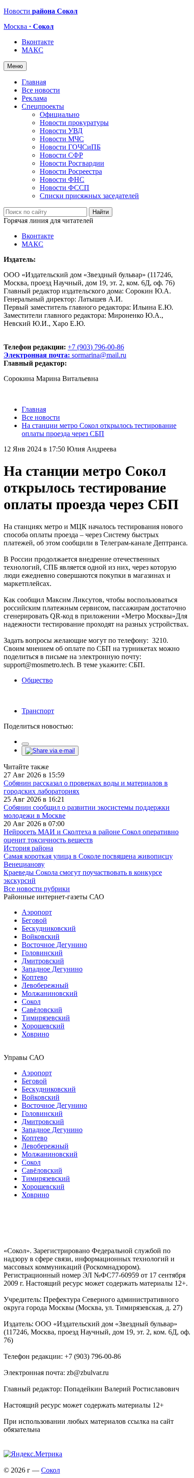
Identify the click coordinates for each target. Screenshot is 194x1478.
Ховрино (35, 1034)
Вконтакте (38, 42)
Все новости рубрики (37, 888)
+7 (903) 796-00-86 (64, 351)
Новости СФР (61, 155)
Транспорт (38, 711)
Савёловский (42, 1009)
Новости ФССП (64, 187)
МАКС (32, 50)
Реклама (34, 98)
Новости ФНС (62, 179)
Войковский (41, 936)
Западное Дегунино (52, 969)
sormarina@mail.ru (99, 355)
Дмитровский (43, 961)
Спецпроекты (43, 106)
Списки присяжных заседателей (89, 196)
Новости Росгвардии (72, 163)
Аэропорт (37, 912)
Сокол (31, 1001)
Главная (34, 82)
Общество (37, 680)
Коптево (34, 977)
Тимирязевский (46, 1018)
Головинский (42, 953)
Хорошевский (43, 1026)
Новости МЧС (62, 139)
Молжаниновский (50, 993)
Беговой (34, 920)
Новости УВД (61, 131)
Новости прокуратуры (74, 122)
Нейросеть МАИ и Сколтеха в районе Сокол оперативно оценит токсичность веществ (91, 836)
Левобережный (45, 985)
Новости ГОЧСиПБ (70, 147)
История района (28, 848)
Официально (59, 114)
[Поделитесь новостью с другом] (50, 750)
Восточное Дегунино (54, 944)
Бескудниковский (49, 928)
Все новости (41, 90)
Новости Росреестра (71, 171)
